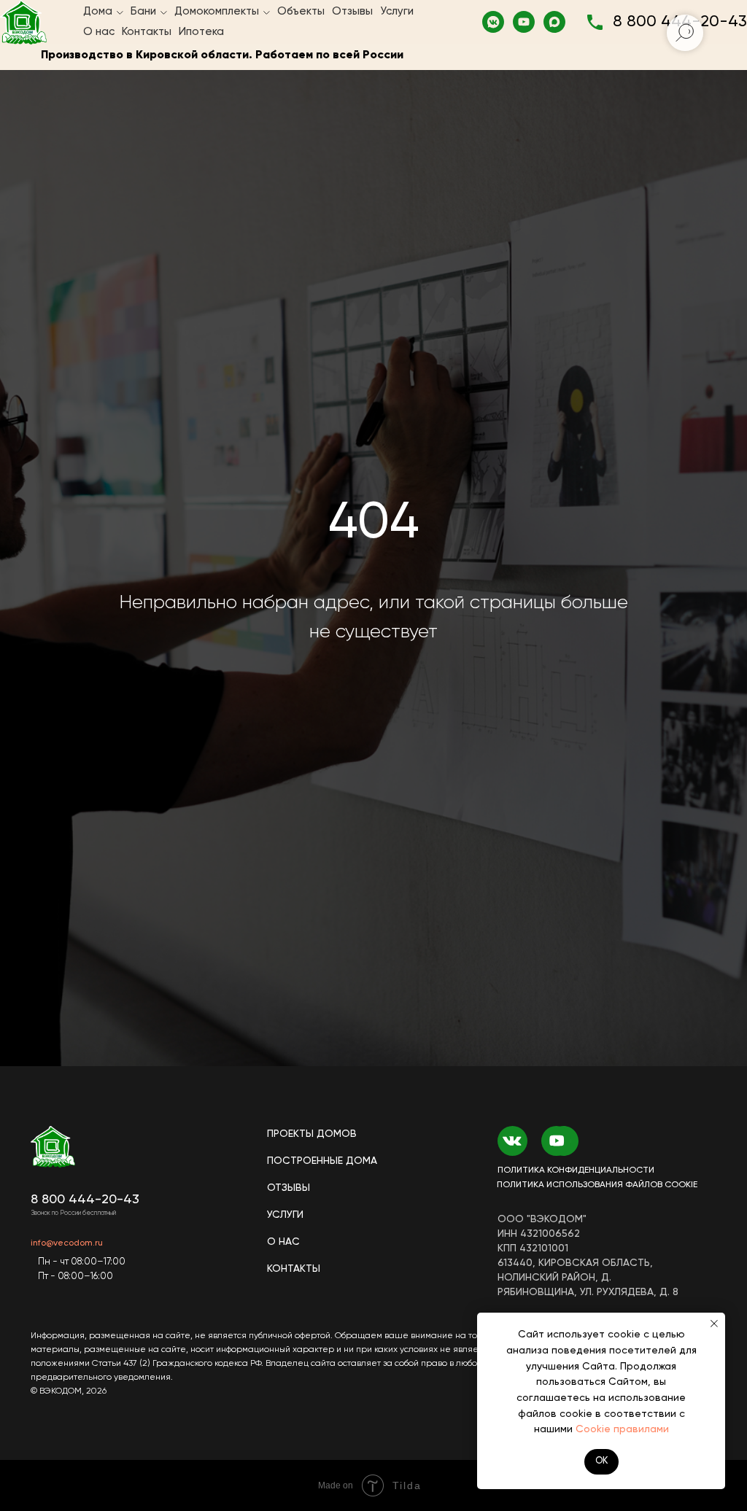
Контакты (146, 31)
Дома (97, 11)
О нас (99, 31)
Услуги (397, 11)
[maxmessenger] (554, 22)
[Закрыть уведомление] (714, 1323)
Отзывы (352, 11)
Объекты (301, 11)
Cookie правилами (622, 1429)
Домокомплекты (216, 11)
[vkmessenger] (493, 22)
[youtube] (524, 22)
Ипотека (201, 31)
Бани (143, 11)
